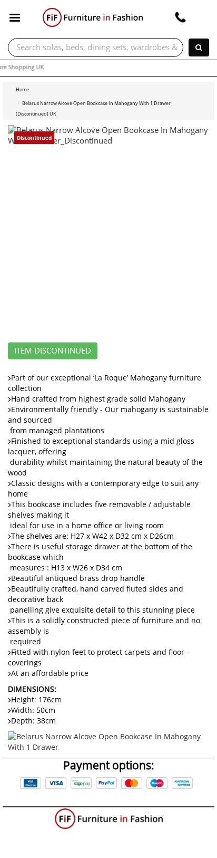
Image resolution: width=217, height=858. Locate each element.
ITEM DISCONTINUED (52, 351)
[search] (199, 47)
